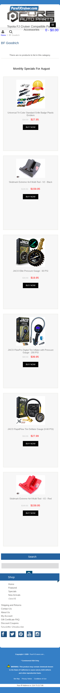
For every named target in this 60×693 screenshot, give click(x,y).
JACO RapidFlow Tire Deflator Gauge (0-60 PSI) (31, 429)
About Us (5, 612)
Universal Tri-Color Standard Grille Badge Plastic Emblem (31, 113)
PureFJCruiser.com (37, 654)
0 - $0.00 (52, 30)
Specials (12, 591)
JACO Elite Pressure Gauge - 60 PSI (30, 271)
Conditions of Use (40, 679)
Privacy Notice (27, 679)
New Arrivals (14, 595)
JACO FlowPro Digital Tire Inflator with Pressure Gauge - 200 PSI (30, 351)
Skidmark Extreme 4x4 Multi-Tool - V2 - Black (30, 182)
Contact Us (6, 608)
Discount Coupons (10, 623)
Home (3, 35)
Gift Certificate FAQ (10, 619)
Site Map (17, 679)
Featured (12, 588)
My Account (6, 616)
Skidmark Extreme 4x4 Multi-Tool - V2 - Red (31, 498)
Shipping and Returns (11, 605)
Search (32, 556)
